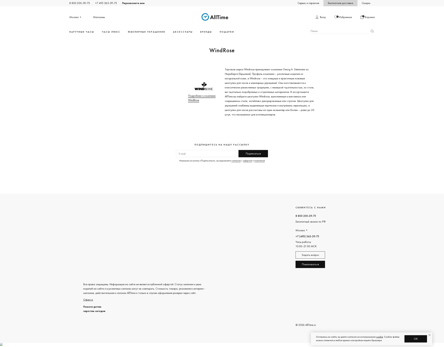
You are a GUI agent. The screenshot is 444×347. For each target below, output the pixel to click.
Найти (372, 31)
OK (416, 339)
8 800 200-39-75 (79, 3)
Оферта (88, 300)
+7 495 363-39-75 (106, 3)
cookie (379, 336)
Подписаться (253, 153)
